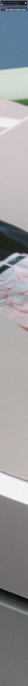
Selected (3, 2)
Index (9, 2)
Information (15, 2)
